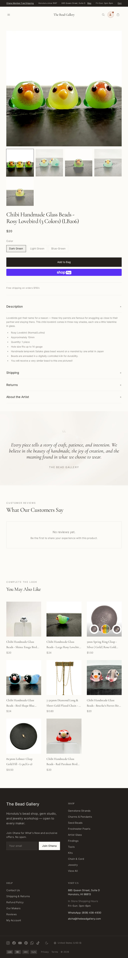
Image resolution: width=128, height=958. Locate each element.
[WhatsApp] (32, 943)
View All (73, 870)
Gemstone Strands (79, 810)
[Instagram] (8, 943)
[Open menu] (8, 14)
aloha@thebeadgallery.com (84, 918)
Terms (55, 951)
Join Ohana (49, 845)
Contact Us (13, 890)
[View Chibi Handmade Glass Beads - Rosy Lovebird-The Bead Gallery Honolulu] (20, 162)
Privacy (45, 951)
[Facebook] (14, 943)
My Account (13, 920)
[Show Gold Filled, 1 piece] (117, 629)
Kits (70, 852)
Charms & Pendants (80, 816)
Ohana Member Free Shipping (20, 3)
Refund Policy (15, 902)
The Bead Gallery (64, 15)
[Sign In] (110, 14)
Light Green (37, 248)
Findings (73, 840)
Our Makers (13, 908)
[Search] (103, 14)
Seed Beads (75, 822)
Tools (71, 846)
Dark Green (16, 248)
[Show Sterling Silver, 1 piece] (94, 629)
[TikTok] (38, 943)
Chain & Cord (76, 858)
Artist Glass (75, 834)
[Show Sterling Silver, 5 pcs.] (105, 629)
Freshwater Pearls (79, 828)
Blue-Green (58, 248)
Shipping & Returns (18, 896)
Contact (121, 3)
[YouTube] (20, 943)
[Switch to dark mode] (47, 943)
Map (89, 3)
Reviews (11, 914)
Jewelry (73, 864)
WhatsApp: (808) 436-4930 (84, 912)
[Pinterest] (26, 943)
